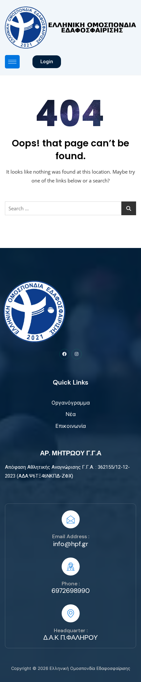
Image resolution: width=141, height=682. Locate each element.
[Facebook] (64, 354)
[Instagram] (76, 354)
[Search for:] (70, 208)
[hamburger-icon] (12, 61)
